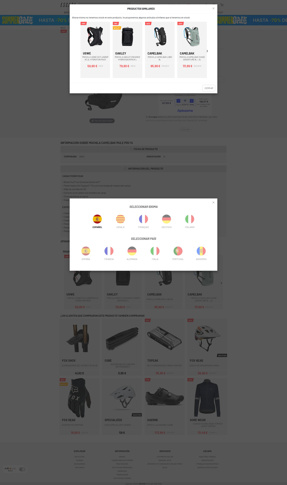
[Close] (213, 202)
